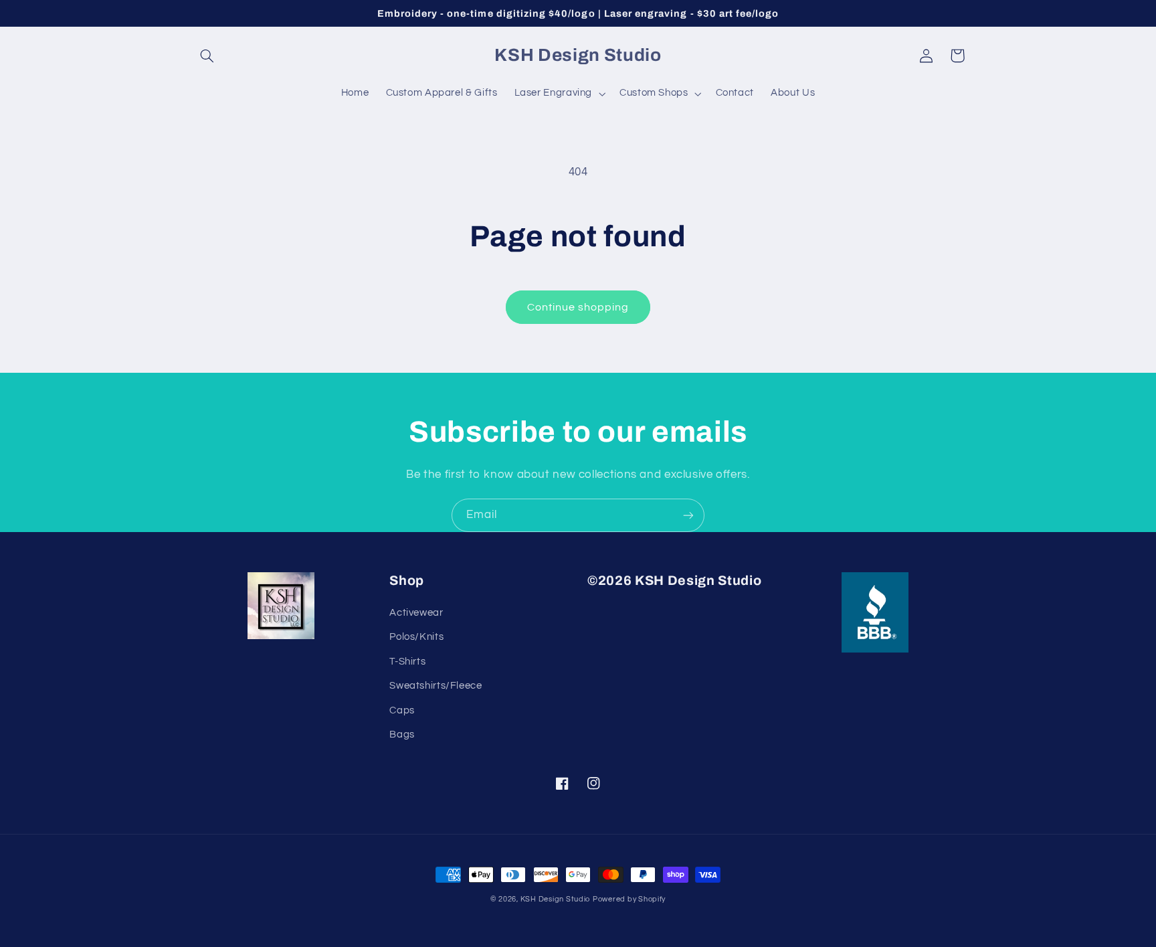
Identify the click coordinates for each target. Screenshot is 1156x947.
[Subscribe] (688, 515)
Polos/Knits (416, 637)
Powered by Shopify (629, 899)
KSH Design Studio (555, 899)
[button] (207, 55)
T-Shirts (407, 662)
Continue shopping (578, 307)
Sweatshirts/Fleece (435, 686)
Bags (402, 734)
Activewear (416, 613)
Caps (402, 710)
